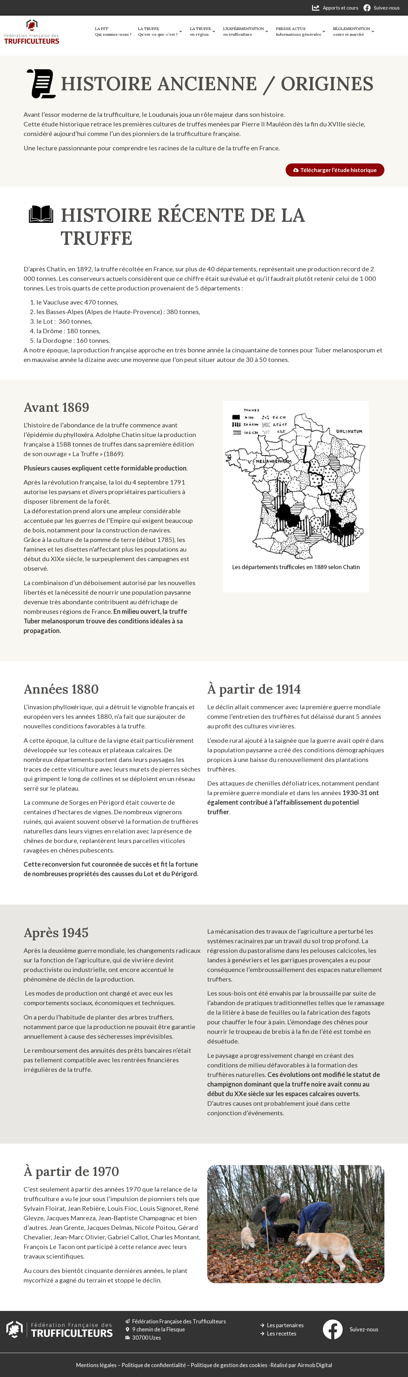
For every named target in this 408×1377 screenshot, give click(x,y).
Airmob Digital (314, 1365)
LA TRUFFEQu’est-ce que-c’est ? (158, 31)
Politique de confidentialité (153, 1365)
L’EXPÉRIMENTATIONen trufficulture (243, 31)
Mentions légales (96, 1365)
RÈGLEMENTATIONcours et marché (351, 31)
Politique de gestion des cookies (229, 1365)
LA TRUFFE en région (200, 31)
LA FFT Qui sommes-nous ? (113, 31)
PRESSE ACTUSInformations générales (298, 31)
